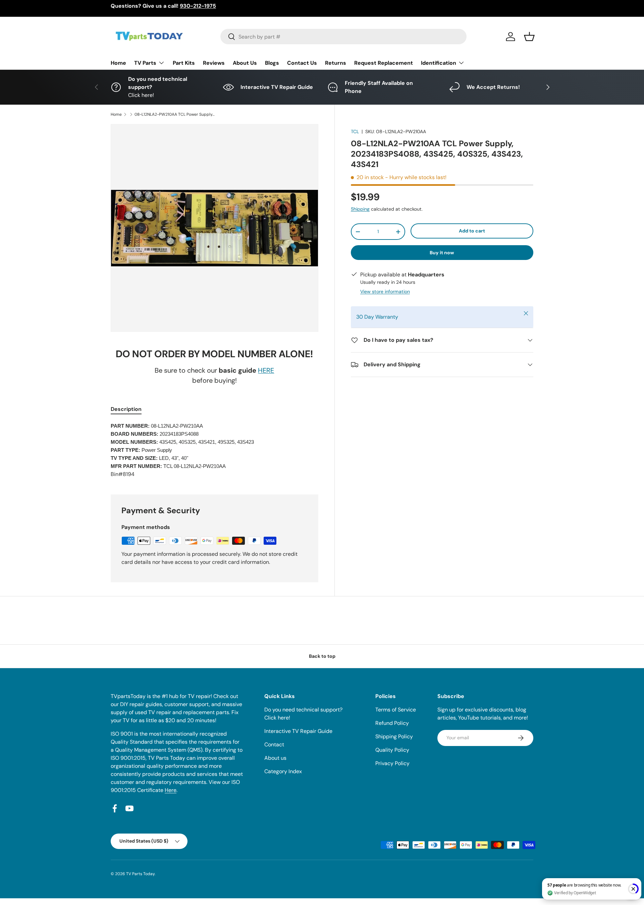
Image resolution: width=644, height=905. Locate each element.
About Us (245, 62)
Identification (438, 62)
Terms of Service (395, 709)
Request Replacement (383, 62)
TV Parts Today (140, 873)
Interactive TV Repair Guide (298, 731)
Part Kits (184, 62)
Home (118, 62)
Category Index (283, 771)
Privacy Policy (392, 763)
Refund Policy (392, 723)
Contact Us (302, 62)
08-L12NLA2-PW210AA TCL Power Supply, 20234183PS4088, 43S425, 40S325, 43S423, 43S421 (175, 114)
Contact (274, 744)
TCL (355, 131)
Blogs (272, 62)
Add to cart (472, 231)
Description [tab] (126, 409)
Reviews (214, 62)
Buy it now (442, 253)
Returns (335, 62)
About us (275, 757)
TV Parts (145, 62)
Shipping (360, 209)
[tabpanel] (214, 450)
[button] (529, 36)
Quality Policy (392, 749)
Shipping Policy (394, 736)
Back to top (322, 656)
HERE (266, 370)
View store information (385, 291)
